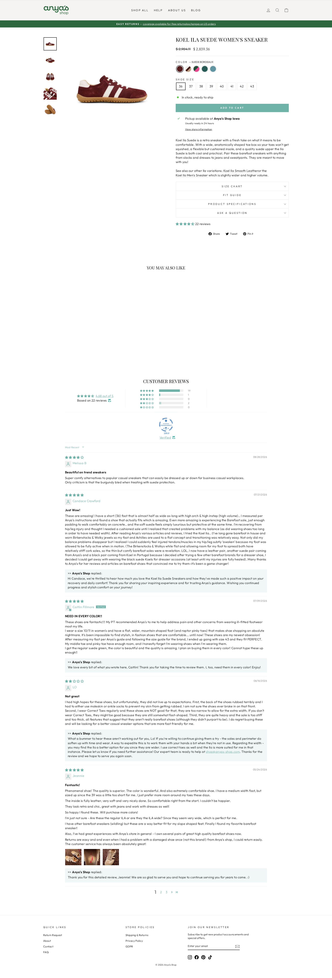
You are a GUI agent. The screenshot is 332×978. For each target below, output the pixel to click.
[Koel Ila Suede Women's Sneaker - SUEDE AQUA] (82, 353)
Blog (196, 10)
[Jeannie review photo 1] (73, 857)
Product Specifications (232, 204)
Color (194, 62)
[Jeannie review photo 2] (92, 857)
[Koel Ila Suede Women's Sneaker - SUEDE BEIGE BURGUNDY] (68, 353)
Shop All (140, 10)
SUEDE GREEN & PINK (196, 68)
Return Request (52, 935)
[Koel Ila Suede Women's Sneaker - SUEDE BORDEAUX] (63, 353)
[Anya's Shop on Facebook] (197, 957)
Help (158, 10)
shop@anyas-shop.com (223, 752)
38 (201, 86)
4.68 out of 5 (105, 396)
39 (211, 86)
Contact (48, 946)
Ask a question (232, 212)
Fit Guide (232, 195)
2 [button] (161, 892)
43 (252, 86)
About (47, 940)
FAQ (46, 952)
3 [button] (166, 892)
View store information (198, 129)
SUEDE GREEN (204, 68)
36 (181, 86)
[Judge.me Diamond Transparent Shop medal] (166, 425)
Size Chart (232, 186)
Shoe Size (185, 79)
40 (222, 86)
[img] (74, 457)
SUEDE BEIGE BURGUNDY (188, 68)
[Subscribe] (237, 946)
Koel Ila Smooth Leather (240, 171)
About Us (177, 10)
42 (242, 86)
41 (231, 86)
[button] (185, 224)
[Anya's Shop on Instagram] (190, 957)
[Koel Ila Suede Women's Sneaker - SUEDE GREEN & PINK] (72, 353)
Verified (165, 438)
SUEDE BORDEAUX (179, 68)
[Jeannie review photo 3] (111, 857)
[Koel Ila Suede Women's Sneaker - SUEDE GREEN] (77, 353)
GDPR (129, 946)
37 (191, 86)
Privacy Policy (134, 940)
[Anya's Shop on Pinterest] (203, 957)
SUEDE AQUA (213, 68)
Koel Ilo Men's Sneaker (192, 175)
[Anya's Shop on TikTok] (210, 957)
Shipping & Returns (137, 935)
